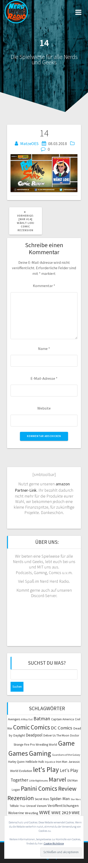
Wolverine (16, 813)
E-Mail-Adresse (44, 378)
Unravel (31, 806)
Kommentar (44, 285)
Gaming (40, 753)
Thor (22, 806)
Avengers (14, 719)
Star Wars (76, 799)
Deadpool (34, 735)
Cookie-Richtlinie (54, 843)
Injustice (50, 761)
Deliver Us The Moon (56, 735)
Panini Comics (39, 788)
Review (67, 788)
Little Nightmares (38, 780)
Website (44, 408)
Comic (21, 727)
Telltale (14, 806)
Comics (40, 727)
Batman (42, 718)
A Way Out (27, 719)
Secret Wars (42, 799)
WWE (44, 812)
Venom (42, 806)
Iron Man (61, 762)
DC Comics (61, 728)
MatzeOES (29, 143)
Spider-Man (60, 798)
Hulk (41, 762)
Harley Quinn (16, 762)
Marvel (57, 779)
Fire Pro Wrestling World (40, 744)
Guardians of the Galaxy (66, 754)
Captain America (62, 719)
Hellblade (31, 762)
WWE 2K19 (61, 812)
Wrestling (31, 813)
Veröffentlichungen (63, 805)
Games (18, 753)
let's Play (46, 769)
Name (44, 348)
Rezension (21, 798)
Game (66, 743)
